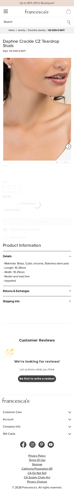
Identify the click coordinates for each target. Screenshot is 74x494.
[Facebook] (23, 444)
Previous (5, 146)
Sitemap (37, 464)
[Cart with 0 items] (68, 11)
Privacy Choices (37, 482)
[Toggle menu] (6, 11)
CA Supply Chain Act (37, 477)
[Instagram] (32, 444)
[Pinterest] (41, 444)
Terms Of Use (37, 460)
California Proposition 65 (37, 469)
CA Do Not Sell (37, 473)
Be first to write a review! (37, 378)
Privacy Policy (37, 456)
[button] (37, 22)
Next (68, 146)
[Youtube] (51, 444)
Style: (5, 51)
